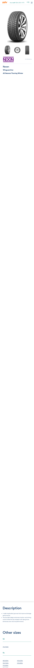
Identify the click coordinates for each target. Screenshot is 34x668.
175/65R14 (5, 665)
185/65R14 (5, 660)
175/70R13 (5, 647)
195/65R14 (20, 663)
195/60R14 (20, 660)
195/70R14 (6, 663)
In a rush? (17, 2)
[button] (5, 27)
